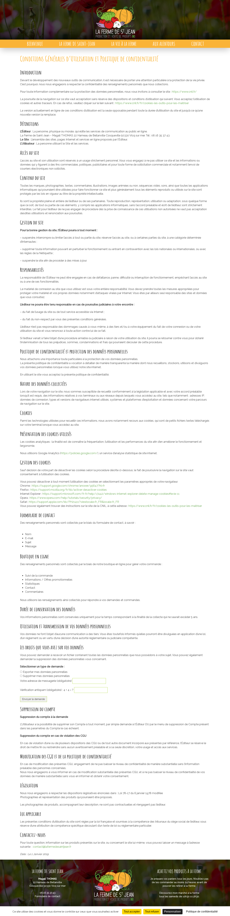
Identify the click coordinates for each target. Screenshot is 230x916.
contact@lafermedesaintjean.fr (52, 846)
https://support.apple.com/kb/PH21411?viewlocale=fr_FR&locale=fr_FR (74, 501)
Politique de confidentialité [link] (202, 911)
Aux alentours (164, 43)
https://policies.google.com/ (79, 453)
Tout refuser (152, 911)
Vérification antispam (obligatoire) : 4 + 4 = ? (47, 690)
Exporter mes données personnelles (45, 672)
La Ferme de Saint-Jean (77, 43)
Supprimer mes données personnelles (46, 676)
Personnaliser (172, 911)
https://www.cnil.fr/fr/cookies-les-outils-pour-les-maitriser (152, 103)
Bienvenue (35, 43)
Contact (197, 43)
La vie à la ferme (124, 43)
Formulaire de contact (47, 896)
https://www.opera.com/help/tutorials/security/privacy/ (66, 497)
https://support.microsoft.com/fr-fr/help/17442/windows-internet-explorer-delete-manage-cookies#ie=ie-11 (110, 493)
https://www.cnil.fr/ (184, 91)
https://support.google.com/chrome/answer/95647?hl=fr (68, 485)
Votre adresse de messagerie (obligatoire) (46, 680)
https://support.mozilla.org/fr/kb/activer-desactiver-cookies (68, 489)
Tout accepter (132, 911)
